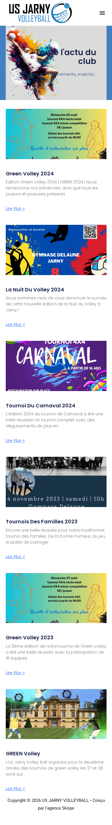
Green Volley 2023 (29, 637)
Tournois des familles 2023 (42, 521)
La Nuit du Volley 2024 (35, 289)
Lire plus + (15, 209)
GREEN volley (23, 753)
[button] (102, 13)
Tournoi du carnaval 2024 (40, 405)
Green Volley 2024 (30, 173)
